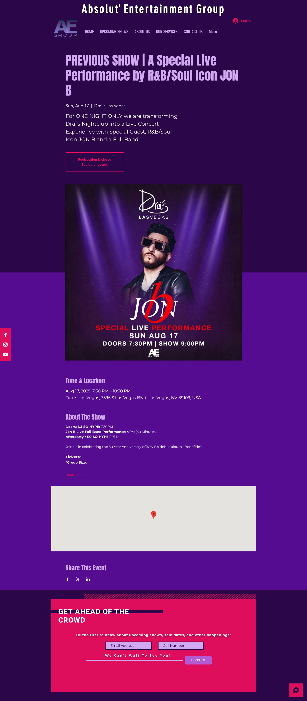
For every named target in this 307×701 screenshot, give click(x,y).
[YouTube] (5, 354)
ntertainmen (159, 9)
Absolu (98, 9)
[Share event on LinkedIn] (88, 579)
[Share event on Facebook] (68, 579)
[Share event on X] (78, 579)
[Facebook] (5, 335)
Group (210, 9)
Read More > (76, 475)
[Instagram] (5, 345)
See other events (95, 164)
